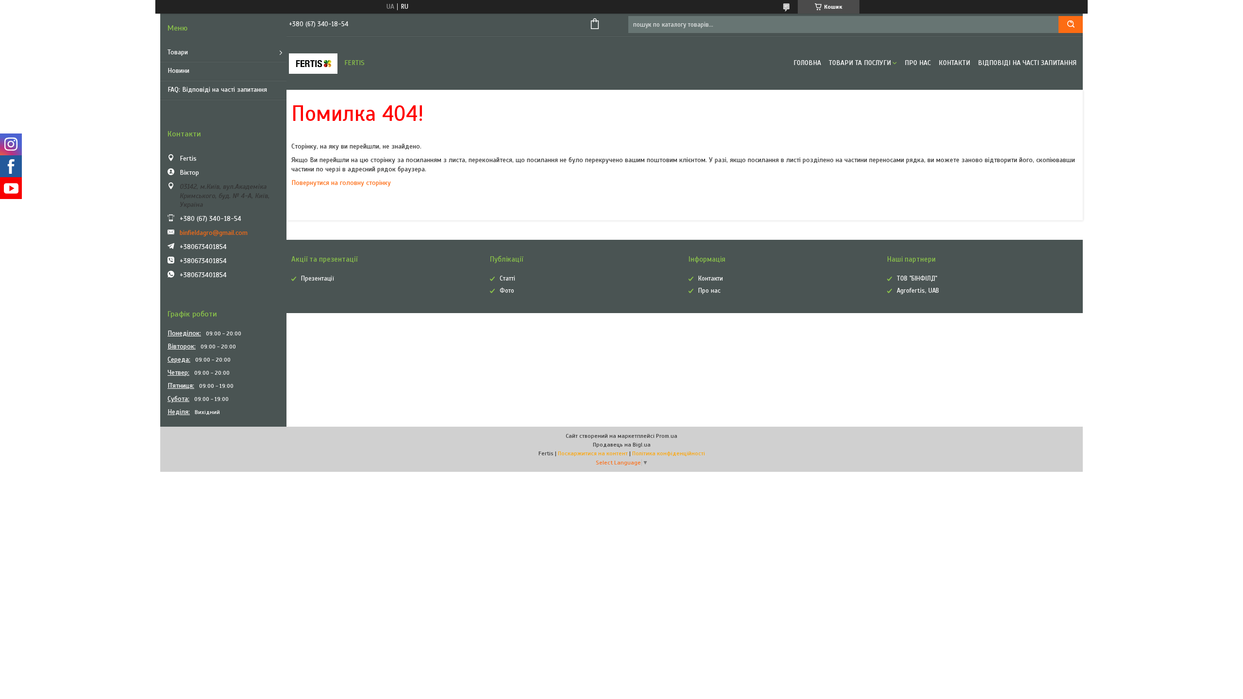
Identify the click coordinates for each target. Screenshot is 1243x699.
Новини (178, 71)
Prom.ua (666, 436)
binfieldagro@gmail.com (214, 233)
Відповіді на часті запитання (1027, 63)
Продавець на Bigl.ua (622, 444)
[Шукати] (1070, 24)
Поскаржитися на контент (593, 453)
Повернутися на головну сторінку (341, 183)
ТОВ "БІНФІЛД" (917, 279)
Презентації (317, 279)
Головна (807, 63)
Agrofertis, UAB (918, 291)
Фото (507, 291)
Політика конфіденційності (668, 453)
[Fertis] (313, 63)
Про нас (918, 63)
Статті (507, 279)
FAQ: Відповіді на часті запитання (217, 89)
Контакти (954, 63)
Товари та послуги (860, 63)
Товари (178, 52)
